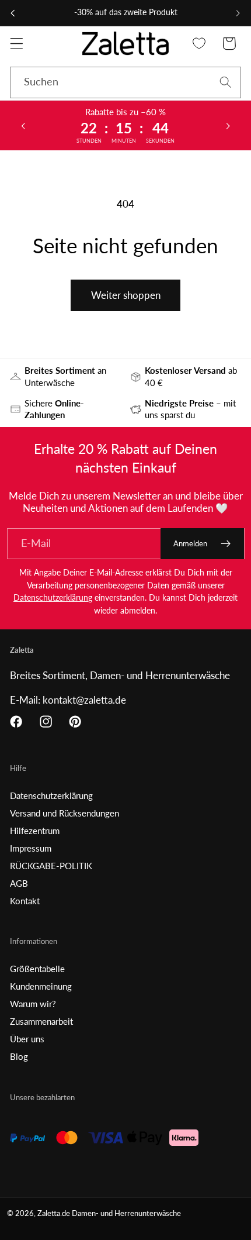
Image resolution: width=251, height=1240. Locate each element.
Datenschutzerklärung (52, 597)
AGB (19, 883)
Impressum (30, 848)
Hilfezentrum (35, 830)
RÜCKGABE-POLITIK (51, 865)
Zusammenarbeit (41, 1021)
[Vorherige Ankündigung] (13, 13)
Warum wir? (33, 1003)
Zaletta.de (53, 1213)
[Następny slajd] (228, 125)
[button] (17, 43)
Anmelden (190, 543)
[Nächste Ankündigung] (238, 13)
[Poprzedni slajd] (23, 125)
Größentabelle (37, 968)
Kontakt (25, 900)
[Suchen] (225, 82)
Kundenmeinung (41, 986)
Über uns (27, 1039)
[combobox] (125, 82)
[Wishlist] (199, 43)
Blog (19, 1056)
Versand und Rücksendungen (64, 813)
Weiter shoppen (126, 295)
